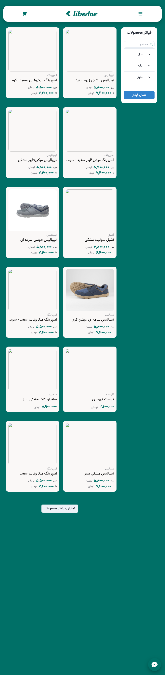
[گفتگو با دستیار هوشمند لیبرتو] (154, 664)
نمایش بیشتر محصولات (60, 508)
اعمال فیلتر (139, 95)
